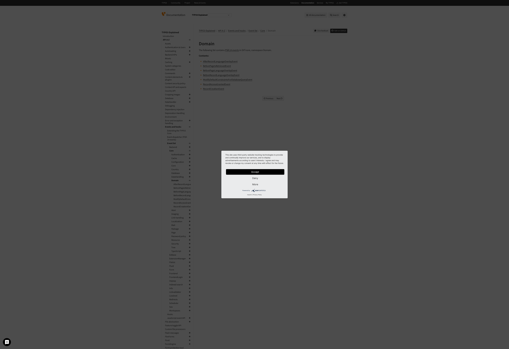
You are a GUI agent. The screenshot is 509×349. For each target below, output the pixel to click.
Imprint (249, 194)
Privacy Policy (257, 194)
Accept (255, 172)
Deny (255, 178)
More (255, 184)
